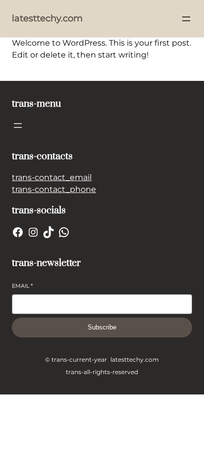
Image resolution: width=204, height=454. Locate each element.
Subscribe (102, 327)
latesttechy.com (47, 18)
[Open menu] (186, 19)
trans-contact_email (52, 177)
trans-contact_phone (54, 189)
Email (22, 285)
